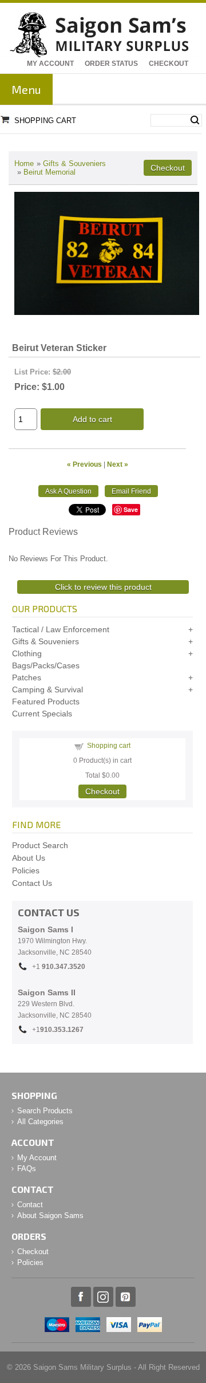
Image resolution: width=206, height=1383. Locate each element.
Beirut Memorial (49, 172)
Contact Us (32, 883)
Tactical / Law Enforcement (60, 629)
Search (195, 120)
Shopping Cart (45, 120)
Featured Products (46, 701)
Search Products (45, 1110)
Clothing (27, 653)
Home (24, 163)
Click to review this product (103, 587)
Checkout (168, 64)
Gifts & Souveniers (74, 163)
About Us (28, 857)
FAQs (26, 1168)
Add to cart (92, 419)
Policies (25, 870)
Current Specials (42, 713)
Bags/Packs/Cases (46, 665)
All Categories (40, 1121)
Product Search (40, 845)
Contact (30, 1204)
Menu (26, 89)
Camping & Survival (47, 689)
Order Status (111, 64)
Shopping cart (108, 746)
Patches (26, 677)
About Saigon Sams (50, 1215)
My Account (50, 64)
